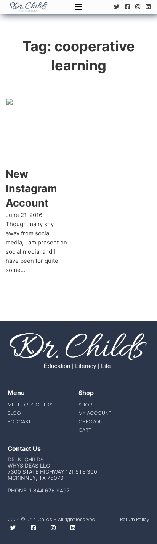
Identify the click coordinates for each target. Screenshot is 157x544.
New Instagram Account (31, 188)
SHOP (85, 404)
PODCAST (19, 421)
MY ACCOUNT (94, 413)
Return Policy (134, 519)
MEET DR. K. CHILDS (30, 404)
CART (84, 430)
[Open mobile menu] (78, 7)
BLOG (14, 413)
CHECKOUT (91, 421)
